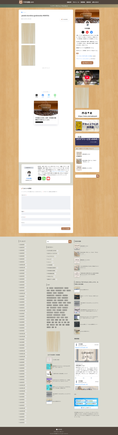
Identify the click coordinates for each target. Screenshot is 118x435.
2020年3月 (23, 376)
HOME (60, 429)
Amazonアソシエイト (59, 288)
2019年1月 (23, 405)
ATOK (48, 290)
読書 (60, 324)
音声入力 (48, 327)
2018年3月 (23, 416)
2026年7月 (23, 247)
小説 (59, 322)
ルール (48, 319)
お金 (48, 307)
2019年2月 (23, 402)
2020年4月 (23, 373)
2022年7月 (23, 319)
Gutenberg (65, 295)
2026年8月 (23, 244)
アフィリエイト (53, 307)
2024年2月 (23, 305)
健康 (53, 322)
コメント (24, 195)
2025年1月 (23, 290)
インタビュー (65, 307)
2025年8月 (23, 273)
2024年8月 (23, 296)
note (55, 300)
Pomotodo (54, 302)
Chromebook (58, 290)
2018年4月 (23, 414)
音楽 (53, 327)
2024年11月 (23, 293)
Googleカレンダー (50, 295)
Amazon (51, 288)
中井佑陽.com (28, 2)
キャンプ (50, 259)
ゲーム (54, 310)
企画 (60, 319)
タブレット (62, 312)
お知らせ (66, 305)
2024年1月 (23, 307)
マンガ (62, 317)
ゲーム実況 (59, 310)
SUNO (64, 302)
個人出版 (48, 322)
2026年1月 (23, 261)
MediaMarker (49, 300)
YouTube (48, 180)
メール (23, 217)
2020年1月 (23, 382)
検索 (97, 176)
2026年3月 (23, 259)
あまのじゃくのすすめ (53, 253)
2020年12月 (23, 350)
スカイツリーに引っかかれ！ (83, 58)
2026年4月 (23, 256)
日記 (68, 322)
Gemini (54, 292)
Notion (66, 300)
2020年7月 (23, 365)
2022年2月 (23, 330)
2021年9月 (23, 339)
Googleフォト (58, 295)
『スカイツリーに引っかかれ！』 (58, 171)
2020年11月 (23, 353)
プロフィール (76, 2)
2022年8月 (23, 316)
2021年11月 (23, 333)
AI (47, 288)
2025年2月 (23, 287)
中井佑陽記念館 (51, 273)
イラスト (59, 307)
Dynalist (68, 290)
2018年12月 (23, 408)
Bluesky (52, 290)
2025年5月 (23, 279)
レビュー (50, 262)
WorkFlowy (55, 305)
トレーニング (49, 315)
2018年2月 (23, 419)
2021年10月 (23, 336)
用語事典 (83, 2)
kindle (59, 297)
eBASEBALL (49, 292)
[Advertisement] (34, 78)
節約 (57, 324)
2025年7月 (23, 276)
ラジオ (66, 317)
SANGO (60, 302)
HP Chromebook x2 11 (51, 297)
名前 (23, 211)
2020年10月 (23, 356)
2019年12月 (23, 385)
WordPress (49, 305)
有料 (48, 324)
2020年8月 (23, 362)
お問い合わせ (95, 2)
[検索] (69, 241)
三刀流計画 (50, 265)
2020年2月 (23, 379)
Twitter (69, 302)
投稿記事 (69, 2)
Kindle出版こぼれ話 (52, 250)
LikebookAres (65, 297)
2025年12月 (23, 264)
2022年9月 (23, 313)
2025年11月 (23, 267)
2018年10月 (23, 411)
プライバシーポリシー (59, 431)
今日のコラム (51, 276)
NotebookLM (60, 300)
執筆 (56, 322)
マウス (58, 317)
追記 (63, 324)
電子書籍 (67, 324)
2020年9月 (23, 359)
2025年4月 (23, 282)
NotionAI (49, 302)
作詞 (67, 319)
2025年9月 (23, 270)
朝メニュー (52, 324)
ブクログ (63, 315)
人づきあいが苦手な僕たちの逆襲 (84, 56)
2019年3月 (23, 399)
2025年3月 (23, 284)
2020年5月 (23, 371)
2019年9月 (23, 393)
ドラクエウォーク (57, 315)
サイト (23, 222)
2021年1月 (23, 348)
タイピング (56, 312)
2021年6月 (23, 345)
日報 (65, 322)
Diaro (64, 290)
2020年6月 (23, 368)
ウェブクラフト (51, 256)
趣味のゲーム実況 (52, 279)
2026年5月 (23, 253)
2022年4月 (23, 325)
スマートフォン (50, 312)
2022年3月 (23, 327)
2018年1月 (23, 422)
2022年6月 (23, 322)
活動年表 (88, 2)
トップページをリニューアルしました (59, 6)
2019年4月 (23, 396)
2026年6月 (23, 250)
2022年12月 (23, 310)
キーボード (49, 310)
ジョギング (65, 310)
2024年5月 (23, 302)
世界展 (56, 319)
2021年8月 (23, 342)
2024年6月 (23, 299)
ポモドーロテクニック (51, 317)
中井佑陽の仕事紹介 (52, 267)
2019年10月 (23, 391)
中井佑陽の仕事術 (52, 270)
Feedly (44, 180)
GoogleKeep (60, 292)
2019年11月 (23, 388)
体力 (63, 319)
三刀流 (52, 319)
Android (66, 288)
